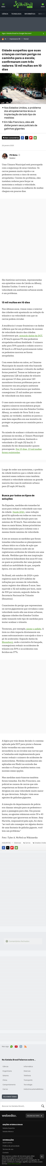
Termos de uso (8, 1149)
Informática (30, 14)
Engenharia (7, 1071)
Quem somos (7, 1142)
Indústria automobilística (33, 1089)
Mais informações (14, 1163)
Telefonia (27, 1075)
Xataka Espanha (9, 1128)
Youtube (16, 1046)
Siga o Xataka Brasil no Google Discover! (16, 33)
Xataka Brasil (23, 4)
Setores (6, 1075)
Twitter (26, 137)
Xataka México (8, 1131)
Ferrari (26, 39)
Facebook (22, 137)
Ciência (5, 14)
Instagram (21, 1046)
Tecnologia (16, 14)
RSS (25, 1046)
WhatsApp (11, 1046)
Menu (3, 7)
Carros (27, 843)
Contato (6, 1152)
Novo (43, 7)
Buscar (43, 1106)
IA (5, 39)
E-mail (35, 137)
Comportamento (9, 1084)
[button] (15, 154)
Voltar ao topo (33, 1116)
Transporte (28, 1080)
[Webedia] (9, 1117)
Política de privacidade (11, 1146)
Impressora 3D (15, 39)
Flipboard (31, 137)
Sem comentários (12, 138)
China (5, 1080)
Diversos (17, 843)
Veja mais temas (10, 1096)
